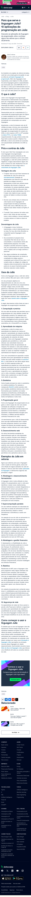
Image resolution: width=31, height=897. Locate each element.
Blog (7, 16)
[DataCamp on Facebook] (2, 871)
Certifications (20, 752)
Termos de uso (19, 890)
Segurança (12, 890)
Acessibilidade (4, 890)
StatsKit (11, 387)
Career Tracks (20, 744)
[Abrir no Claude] (23, 48)
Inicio (2, 16)
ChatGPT (3, 804)
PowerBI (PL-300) (21, 846)
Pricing (18, 766)
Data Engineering (21, 794)
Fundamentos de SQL (22, 814)
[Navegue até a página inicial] (6, 7)
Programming (20, 797)
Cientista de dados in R (7, 843)
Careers (3, 750)
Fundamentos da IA (22, 811)
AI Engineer (20, 844)
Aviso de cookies (17, 883)
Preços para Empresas (7, 769)
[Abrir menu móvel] (29, 7)
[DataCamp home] (12, 867)
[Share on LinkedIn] (6, 699)
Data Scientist (20, 841)
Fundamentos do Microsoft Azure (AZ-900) (22, 824)
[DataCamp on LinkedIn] (12, 871)
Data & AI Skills (5, 766)
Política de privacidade (6, 883)
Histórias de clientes (6, 778)
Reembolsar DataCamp (23, 775)
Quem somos (4, 744)
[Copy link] (2, 699)
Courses (19, 750)
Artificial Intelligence (6, 797)
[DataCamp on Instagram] (23, 871)
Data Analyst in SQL (6, 836)
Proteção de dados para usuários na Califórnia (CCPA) (13, 886)
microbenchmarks (9, 177)
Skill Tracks (20, 747)
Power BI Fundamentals (23, 820)
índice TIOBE (17, 135)
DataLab (19, 760)
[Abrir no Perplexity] (28, 48)
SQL (2, 794)
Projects (19, 755)
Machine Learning (21, 792)
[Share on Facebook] (9, 699)
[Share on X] (16, 699)
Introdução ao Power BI (7, 819)
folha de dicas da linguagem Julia (11, 648)
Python (3, 789)
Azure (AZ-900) (21, 849)
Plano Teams (4, 771)
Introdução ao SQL (6, 814)
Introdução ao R (5, 816)
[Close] (28, 2)
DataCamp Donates (22, 783)
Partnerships (4, 755)
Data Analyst (20, 836)
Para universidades (22, 780)
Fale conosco (4, 760)
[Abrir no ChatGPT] (19, 48)
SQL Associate (20, 839)
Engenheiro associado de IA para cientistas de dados (7, 855)
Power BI (3, 799)
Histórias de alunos (22, 778)
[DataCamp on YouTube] (17, 871)
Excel (2, 802)
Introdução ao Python (7, 811)
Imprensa (3, 747)
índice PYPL (6, 135)
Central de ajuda (5, 757)
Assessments (20, 757)
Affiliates (3, 752)
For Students (20, 769)
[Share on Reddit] (13, 699)
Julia (12, 16)
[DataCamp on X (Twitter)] (7, 871)
